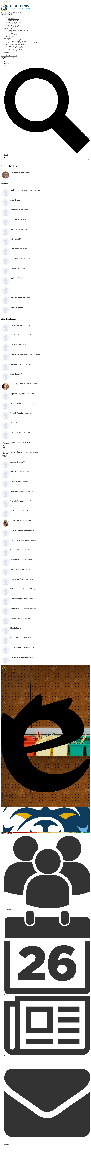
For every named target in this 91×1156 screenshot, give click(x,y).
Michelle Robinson (17, 298)
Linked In (7, 803)
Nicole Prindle (15, 569)
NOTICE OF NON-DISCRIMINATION (16, 677)
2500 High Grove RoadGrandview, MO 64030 (7, 686)
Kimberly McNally (17, 258)
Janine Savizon (16, 608)
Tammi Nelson (16, 550)
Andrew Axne (15, 190)
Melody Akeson (16, 325)
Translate (13, 57)
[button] (7, 17)
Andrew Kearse (16, 511)
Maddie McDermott (18, 540)
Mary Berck (15, 200)
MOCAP (6, 679)
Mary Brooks (15, 374)
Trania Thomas (16, 638)
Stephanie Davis (16, 210)
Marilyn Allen (15, 335)
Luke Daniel (15, 432)
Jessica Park (15, 560)
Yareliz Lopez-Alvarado (19, 530)
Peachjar (6, 62)
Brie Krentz (15, 520)
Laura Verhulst (16, 648)
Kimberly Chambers (18, 403)
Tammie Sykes (16, 618)
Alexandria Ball (16, 364)
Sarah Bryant (15, 384)
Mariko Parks (15, 268)
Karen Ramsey (16, 288)
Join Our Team (8, 66)
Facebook (7, 799)
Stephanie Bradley (17, 172)
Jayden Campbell (17, 394)
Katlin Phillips (16, 278)
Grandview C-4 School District (9, 796)
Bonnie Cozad (15, 423)
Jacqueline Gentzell (18, 229)
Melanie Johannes (17, 501)
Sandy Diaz (14, 442)
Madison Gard (16, 219)
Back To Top (8, 804)
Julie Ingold (15, 239)
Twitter (6, 801)
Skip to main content (6, 1)
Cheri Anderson (16, 345)
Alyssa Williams (16, 307)
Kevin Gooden (16, 481)
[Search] (88, 160)
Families (6, 63)
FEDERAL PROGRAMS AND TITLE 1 (16, 680)
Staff (5, 65)
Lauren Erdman (16, 462)
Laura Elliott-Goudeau (19, 452)
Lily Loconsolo (16, 249)
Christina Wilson (17, 657)
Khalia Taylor (15, 628)
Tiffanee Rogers (16, 589)
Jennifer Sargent (16, 599)
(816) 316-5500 (5, 690)
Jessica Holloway (17, 491)
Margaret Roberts (17, 579)
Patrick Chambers (17, 413)
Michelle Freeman (17, 472)
